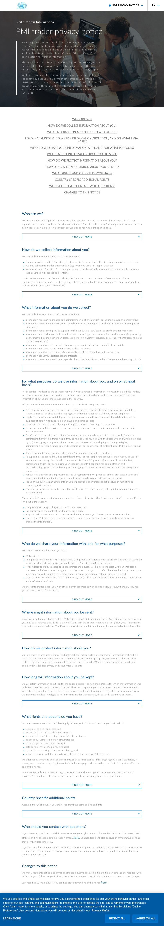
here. (104, 882)
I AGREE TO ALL (145, 918)
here (76, 837)
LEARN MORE (12, 918)
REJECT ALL (117, 918)
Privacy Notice (100, 910)
